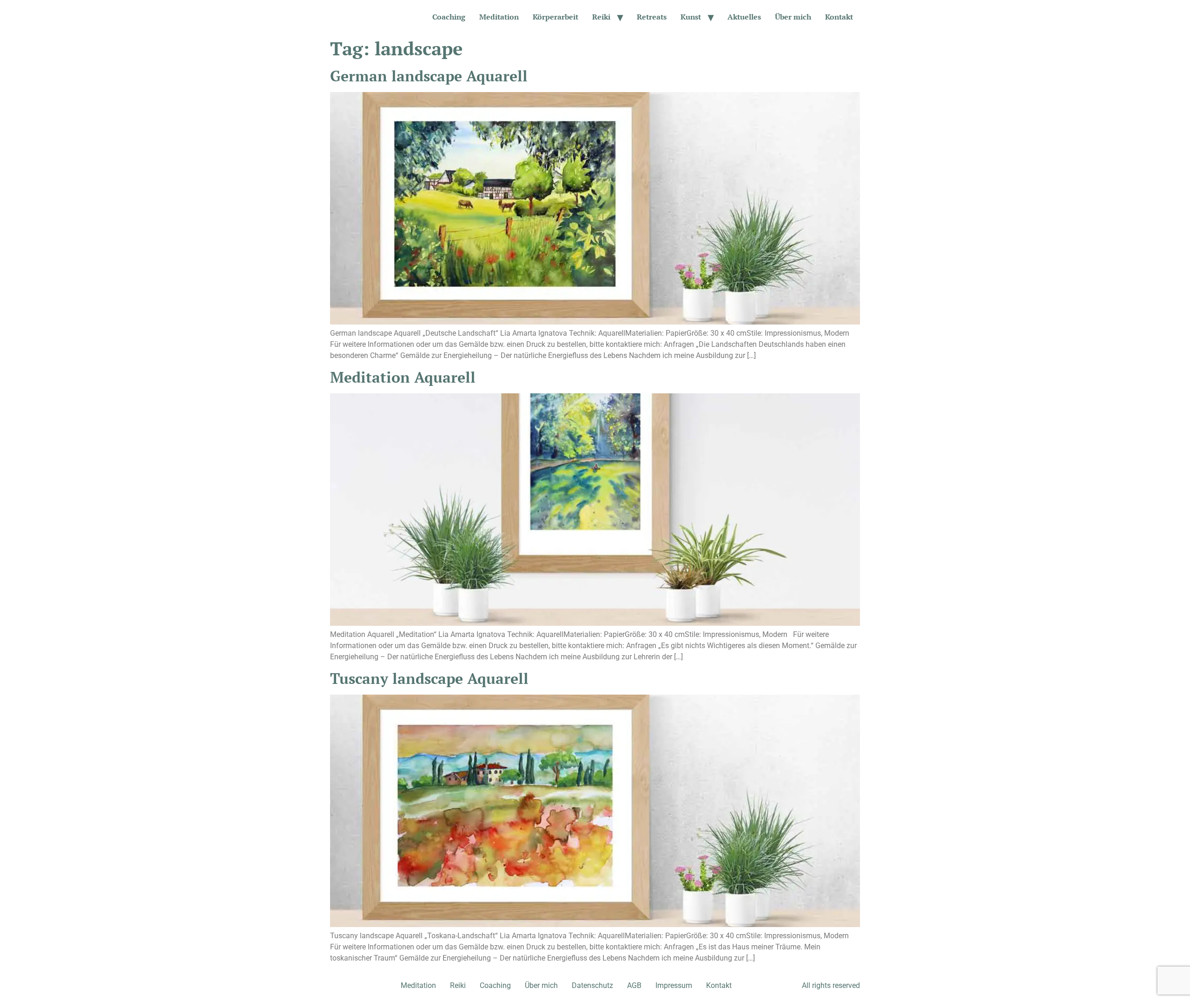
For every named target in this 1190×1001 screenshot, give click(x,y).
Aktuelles (744, 17)
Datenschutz (592, 985)
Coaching (448, 17)
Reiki (601, 17)
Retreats (652, 17)
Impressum (673, 985)
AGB (634, 985)
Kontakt (839, 17)
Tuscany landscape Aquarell (429, 678)
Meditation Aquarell (403, 377)
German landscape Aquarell (429, 76)
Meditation (499, 17)
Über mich (793, 17)
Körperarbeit (555, 17)
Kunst (691, 17)
